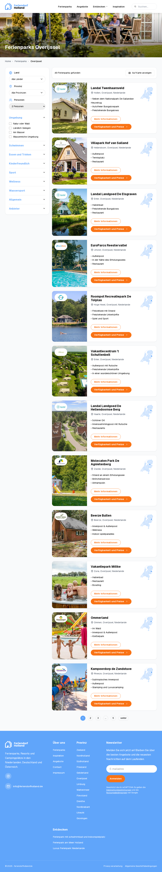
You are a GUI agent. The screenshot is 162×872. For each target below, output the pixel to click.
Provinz (18, 86)
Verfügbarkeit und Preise (109, 126)
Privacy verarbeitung (113, 866)
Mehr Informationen (105, 118)
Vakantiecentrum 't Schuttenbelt (105, 353)
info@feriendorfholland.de (28, 786)
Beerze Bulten (101, 516)
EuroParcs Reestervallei (109, 245)
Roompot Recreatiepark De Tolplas (111, 298)
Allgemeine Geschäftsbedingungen (141, 866)
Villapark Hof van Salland (109, 143)
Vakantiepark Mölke (106, 567)
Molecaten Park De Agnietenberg (105, 462)
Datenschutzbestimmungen (118, 790)
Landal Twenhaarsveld (107, 88)
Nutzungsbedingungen (116, 792)
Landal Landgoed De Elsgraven (114, 194)
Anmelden (116, 778)
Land (16, 72)
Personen (19, 99)
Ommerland (99, 618)
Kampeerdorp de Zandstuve (111, 669)
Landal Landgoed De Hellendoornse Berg (106, 408)
